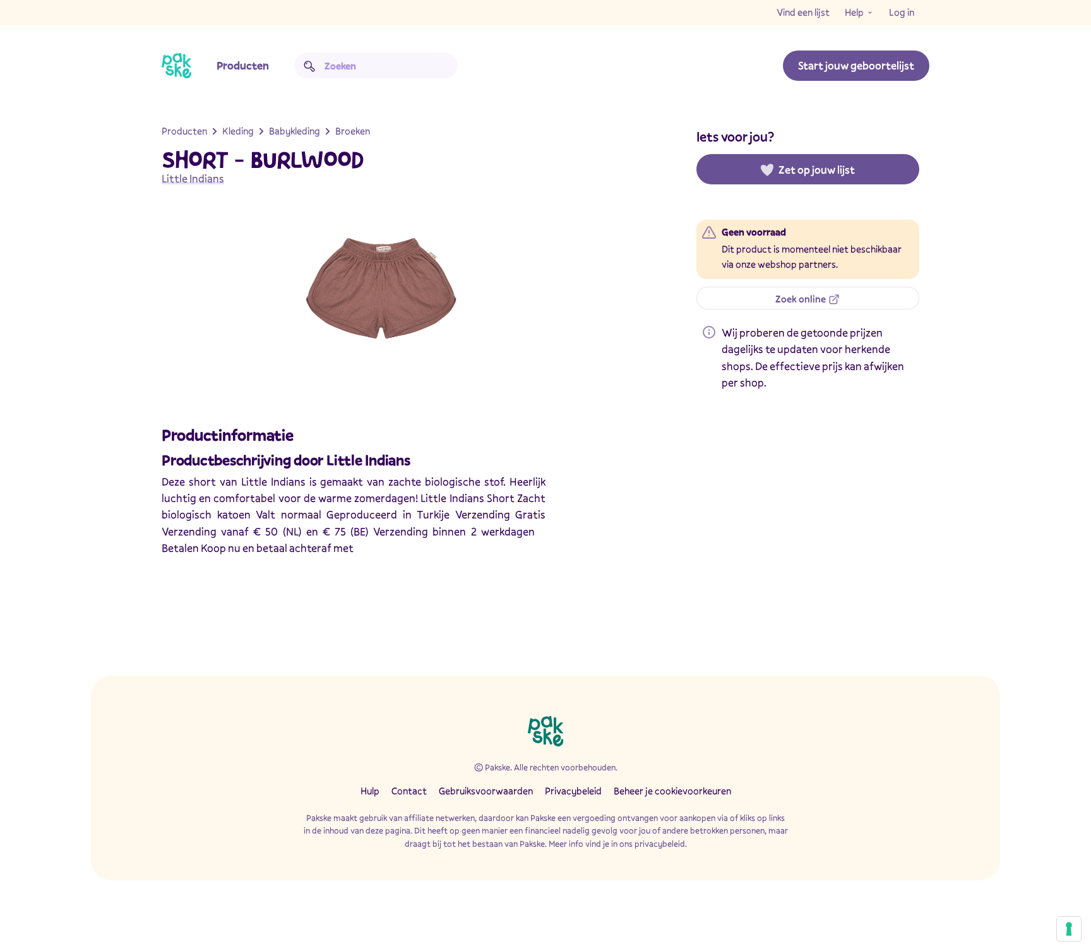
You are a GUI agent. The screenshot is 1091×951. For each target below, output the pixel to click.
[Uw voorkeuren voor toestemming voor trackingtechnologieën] (1069, 929)
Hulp (370, 790)
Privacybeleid (573, 790)
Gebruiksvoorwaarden (486, 790)
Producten (243, 65)
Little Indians (193, 178)
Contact (409, 790)
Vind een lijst (803, 12)
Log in (901, 12)
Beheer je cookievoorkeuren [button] (672, 790)
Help (854, 12)
